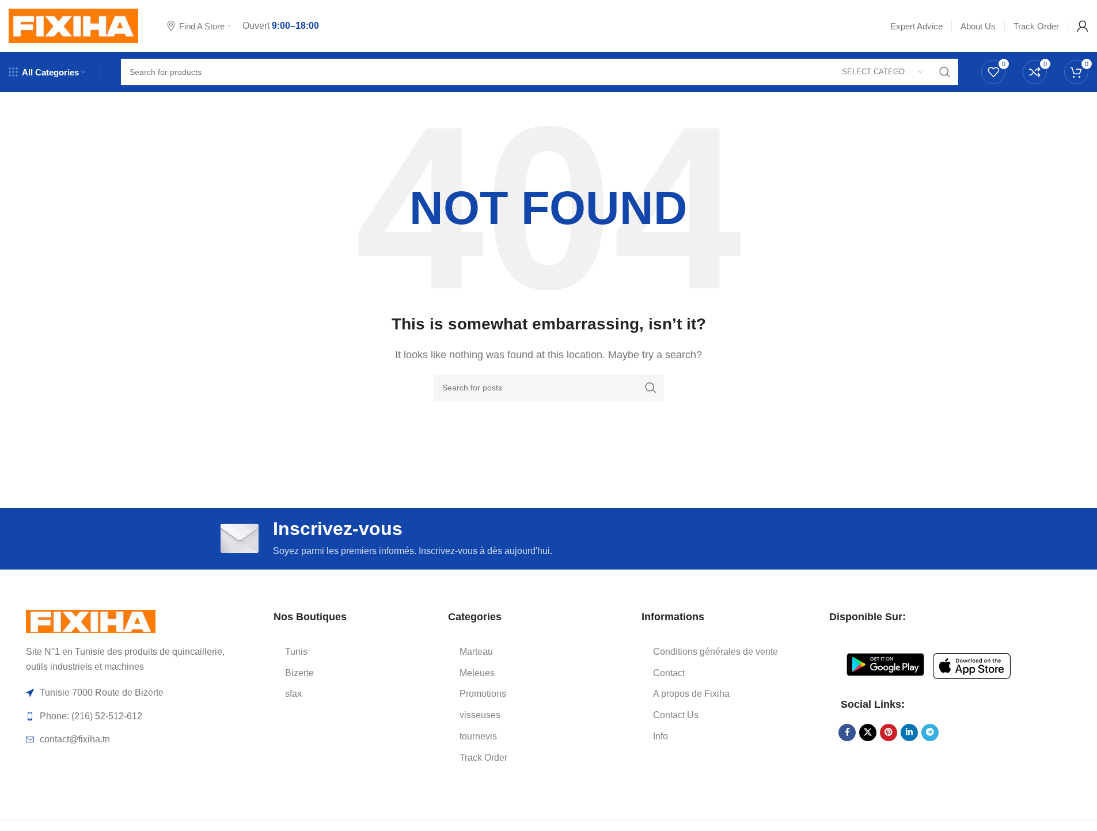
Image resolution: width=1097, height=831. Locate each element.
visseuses (480, 715)
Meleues (477, 673)
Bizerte (299, 673)
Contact (669, 673)
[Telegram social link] (930, 732)
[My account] (1082, 25)
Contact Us (676, 715)
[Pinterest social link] (888, 732)
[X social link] (867, 732)
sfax (293, 694)
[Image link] (90, 620)
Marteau (476, 652)
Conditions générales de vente (715, 652)
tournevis (478, 736)
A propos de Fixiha (691, 694)
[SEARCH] (945, 72)
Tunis (296, 652)
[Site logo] (73, 25)
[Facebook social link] (847, 732)
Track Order (483, 757)
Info (660, 736)
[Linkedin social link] (909, 732)
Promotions (483, 694)
